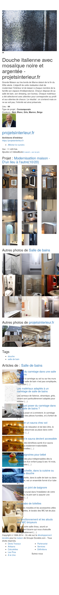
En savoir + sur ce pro (31, 152)
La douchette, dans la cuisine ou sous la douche (35, 472)
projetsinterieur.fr (18, 132)
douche (11, 356)
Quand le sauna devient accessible (37, 438)
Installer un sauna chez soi (32, 422)
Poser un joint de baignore (32, 487)
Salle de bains (39, 249)
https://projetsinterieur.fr (13, 140)
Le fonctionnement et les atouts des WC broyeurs (35, 520)
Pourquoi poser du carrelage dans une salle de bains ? (36, 407)
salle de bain (13, 359)
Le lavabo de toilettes (29, 503)
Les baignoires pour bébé (31, 454)
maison (19, 537)
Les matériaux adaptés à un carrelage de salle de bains (33, 389)
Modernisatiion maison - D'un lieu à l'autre (26, 159)
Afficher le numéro (16, 144)
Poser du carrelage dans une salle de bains (36, 373)
